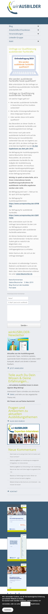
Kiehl (11, 41)
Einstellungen (25, 604)
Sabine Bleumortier (16, 282)
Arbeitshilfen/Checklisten (19, 30)
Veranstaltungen (16, 34)
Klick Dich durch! (17, 421)
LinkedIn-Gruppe (16, 37)
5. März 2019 (28, 282)
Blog (11, 26)
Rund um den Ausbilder (21, 285)
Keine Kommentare (16, 280)
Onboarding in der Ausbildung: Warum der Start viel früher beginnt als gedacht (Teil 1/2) (25, 469)
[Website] (24, 7)
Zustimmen (7, 610)
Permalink (12, 288)
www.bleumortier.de (24, 274)
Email (12, 394)
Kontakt (13, 491)
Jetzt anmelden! (17, 368)
